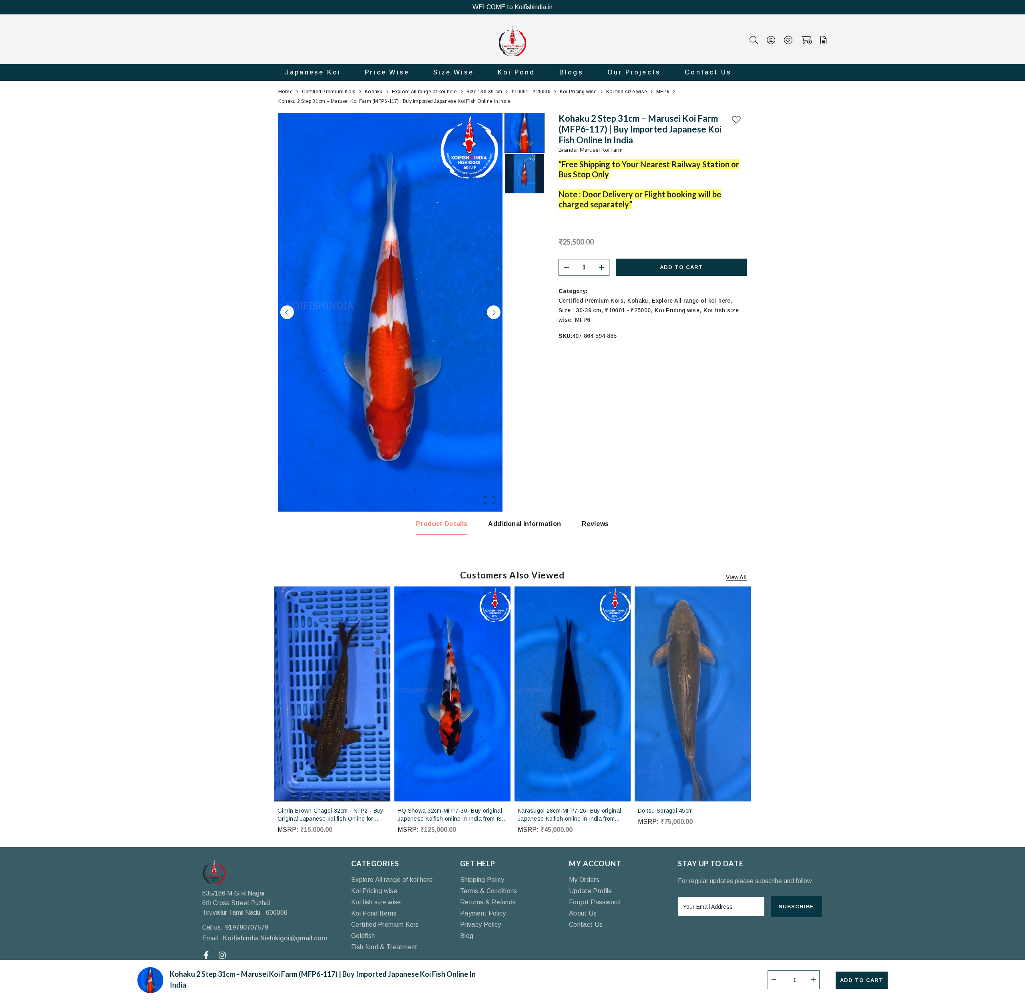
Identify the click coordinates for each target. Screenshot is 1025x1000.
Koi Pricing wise (677, 310)
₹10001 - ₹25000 (628, 310)
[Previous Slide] (287, 312)
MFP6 (582, 320)
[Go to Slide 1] (524, 133)
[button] (390, 312)
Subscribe (796, 907)
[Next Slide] (493, 312)
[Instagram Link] (223, 955)
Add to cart (681, 267)
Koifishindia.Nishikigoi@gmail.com (275, 938)
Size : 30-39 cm (580, 310)
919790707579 (246, 927)
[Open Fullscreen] (489, 500)
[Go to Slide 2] (524, 174)
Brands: (591, 149)
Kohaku (637, 300)
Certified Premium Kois (591, 300)
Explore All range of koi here (691, 300)
